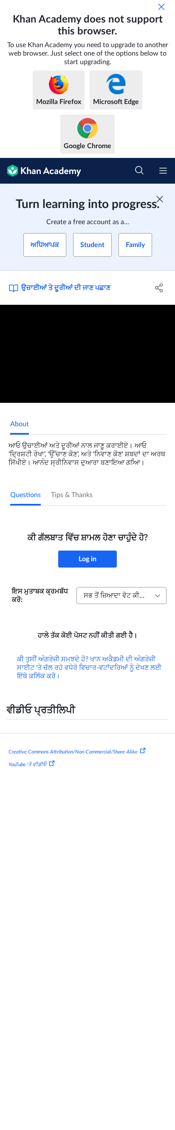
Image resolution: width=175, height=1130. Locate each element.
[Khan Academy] (40, 170)
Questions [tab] (25, 495)
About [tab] (19, 424)
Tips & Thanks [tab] (72, 495)
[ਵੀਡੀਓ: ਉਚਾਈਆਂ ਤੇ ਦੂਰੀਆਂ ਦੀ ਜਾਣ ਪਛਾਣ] (87, 354)
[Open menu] (163, 171)
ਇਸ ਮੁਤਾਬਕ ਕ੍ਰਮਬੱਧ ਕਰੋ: (40, 595)
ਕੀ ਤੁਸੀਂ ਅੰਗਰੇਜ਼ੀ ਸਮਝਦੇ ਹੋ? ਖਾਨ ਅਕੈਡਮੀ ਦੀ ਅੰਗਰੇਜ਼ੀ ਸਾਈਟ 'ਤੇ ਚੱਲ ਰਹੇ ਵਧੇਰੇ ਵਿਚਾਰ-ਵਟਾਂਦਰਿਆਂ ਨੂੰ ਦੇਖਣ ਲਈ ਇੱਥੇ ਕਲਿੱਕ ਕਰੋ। (89, 668)
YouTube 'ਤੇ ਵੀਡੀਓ (27, 764)
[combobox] (121, 595)
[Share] (159, 287)
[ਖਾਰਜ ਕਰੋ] (161, 7)
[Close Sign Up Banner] (159, 199)
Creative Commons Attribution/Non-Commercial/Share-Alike (73, 751)
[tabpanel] (87, 451)
